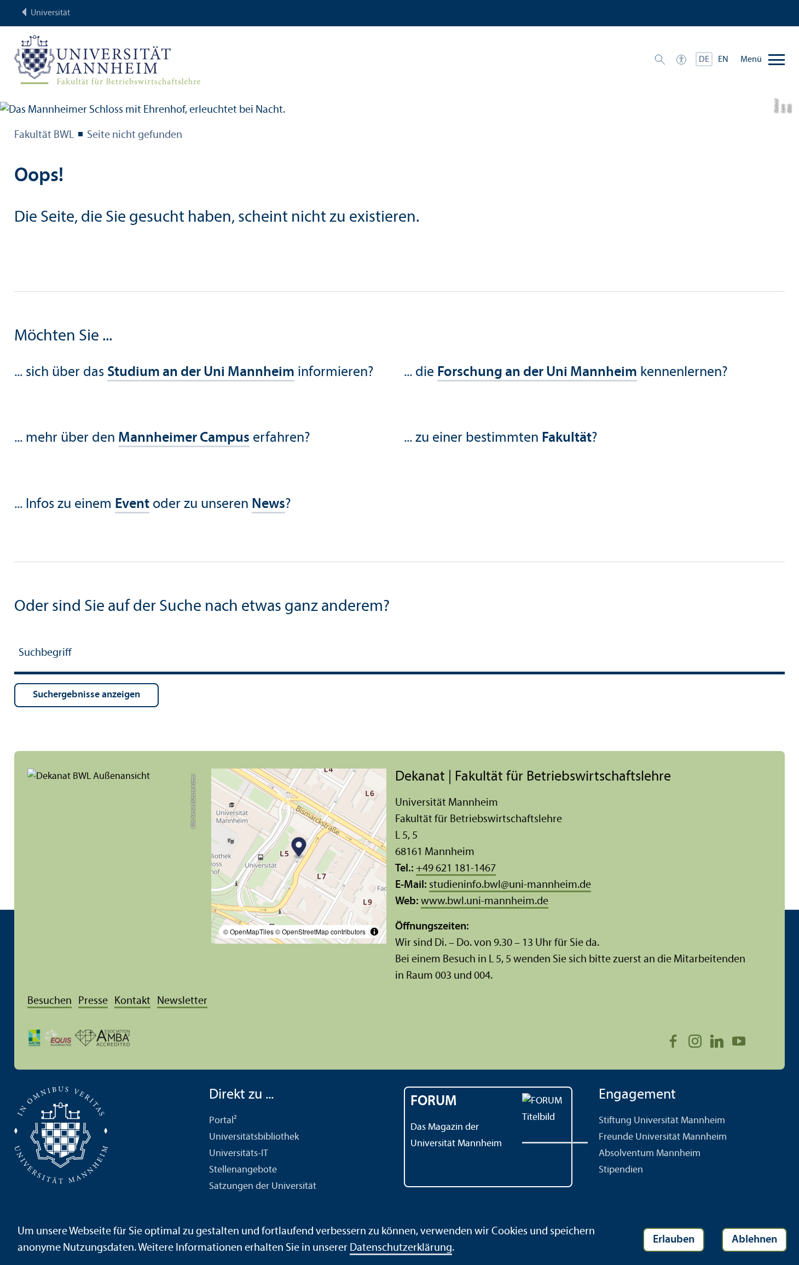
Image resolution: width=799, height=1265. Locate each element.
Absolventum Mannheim (649, 1153)
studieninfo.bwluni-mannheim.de (510, 885)
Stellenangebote (243, 1170)
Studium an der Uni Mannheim (200, 372)
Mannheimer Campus (184, 438)
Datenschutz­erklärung (401, 1248)
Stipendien (621, 1170)
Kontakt (132, 1001)
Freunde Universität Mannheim (663, 1137)
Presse (93, 1001)
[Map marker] (299, 848)
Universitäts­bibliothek (254, 1137)
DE (704, 59)
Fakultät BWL (44, 135)
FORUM (433, 1101)
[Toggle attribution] (374, 931)
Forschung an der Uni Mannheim (537, 372)
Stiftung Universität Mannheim (662, 1121)
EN (723, 59)
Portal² (223, 1121)
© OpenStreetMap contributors (320, 931)
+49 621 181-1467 (456, 868)
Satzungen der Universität (262, 1186)
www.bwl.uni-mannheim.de (484, 901)
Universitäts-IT (238, 1153)
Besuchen (49, 1001)
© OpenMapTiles (248, 931)
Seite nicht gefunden (134, 135)
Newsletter (182, 1001)
